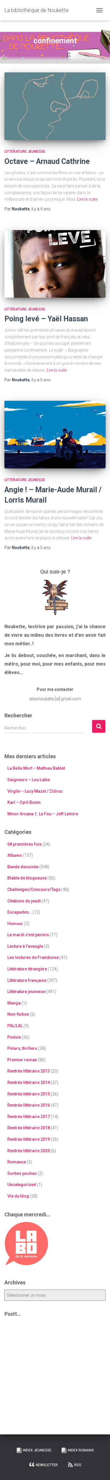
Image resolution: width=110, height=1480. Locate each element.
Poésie (14, 1037)
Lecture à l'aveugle (25, 946)
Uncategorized (21, 1184)
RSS (77, 1465)
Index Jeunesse (37, 1450)
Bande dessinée (22, 866)
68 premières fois (24, 844)
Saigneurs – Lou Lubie (28, 779)
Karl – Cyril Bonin (23, 802)
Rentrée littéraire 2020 (28, 1150)
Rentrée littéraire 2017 (28, 1116)
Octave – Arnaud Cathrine (47, 161)
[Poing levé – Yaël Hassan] (55, 264)
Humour (15, 923)
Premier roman (22, 1059)
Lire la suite (87, 199)
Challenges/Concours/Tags (33, 889)
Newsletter (47, 1465)
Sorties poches (22, 1173)
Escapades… (19, 912)
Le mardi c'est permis (28, 934)
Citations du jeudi (24, 901)
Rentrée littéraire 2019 (28, 1139)
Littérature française (26, 980)
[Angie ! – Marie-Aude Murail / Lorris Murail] (55, 434)
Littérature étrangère (27, 969)
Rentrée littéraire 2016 (28, 1105)
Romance (16, 1162)
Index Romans (81, 1450)
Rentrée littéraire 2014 (28, 1082)
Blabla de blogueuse (27, 878)
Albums (14, 855)
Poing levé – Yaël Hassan (46, 319)
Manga (14, 1003)
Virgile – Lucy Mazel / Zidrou (34, 791)
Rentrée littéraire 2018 (28, 1127)
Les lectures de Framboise (33, 957)
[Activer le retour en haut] (98, 1468)
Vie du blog (18, 1196)
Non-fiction (18, 1014)
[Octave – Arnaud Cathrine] (55, 106)
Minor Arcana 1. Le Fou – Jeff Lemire (42, 813)
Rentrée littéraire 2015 (28, 1094)
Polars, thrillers (22, 1048)
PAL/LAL (15, 1025)
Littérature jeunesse (24, 151)
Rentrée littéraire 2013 (28, 1071)
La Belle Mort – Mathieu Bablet (36, 768)
